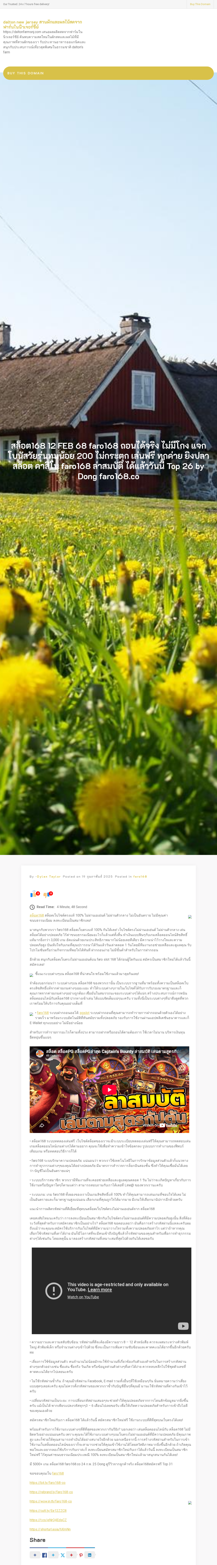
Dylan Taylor (49, 876)
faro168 (140, 876)
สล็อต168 (37, 915)
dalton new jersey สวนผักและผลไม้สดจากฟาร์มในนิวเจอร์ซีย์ (42, 24)
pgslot (84, 1013)
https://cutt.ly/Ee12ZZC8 (48, 1511)
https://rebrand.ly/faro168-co (51, 1492)
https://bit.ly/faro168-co (47, 1483)
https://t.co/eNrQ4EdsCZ (48, 1520)
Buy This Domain (200, 4)
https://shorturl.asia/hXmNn (50, 1529)
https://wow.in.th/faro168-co (51, 1501)
